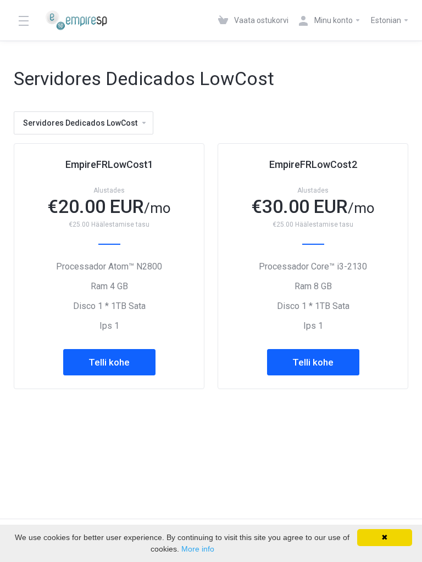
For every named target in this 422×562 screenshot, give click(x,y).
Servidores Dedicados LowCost (80, 123)
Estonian (387, 20)
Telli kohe (109, 362)
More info (197, 548)
